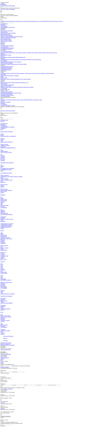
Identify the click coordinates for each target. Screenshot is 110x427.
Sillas (27, 59)
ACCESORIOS (4, 26)
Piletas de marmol (4, 57)
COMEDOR (3, 74)
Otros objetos (20, 36)
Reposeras (39, 59)
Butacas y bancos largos (8, 99)
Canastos (6, 34)
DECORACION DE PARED (7, 30)
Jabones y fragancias (5, 52)
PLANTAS (3, 43)
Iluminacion (28, 21)
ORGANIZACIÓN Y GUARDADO (8, 33)
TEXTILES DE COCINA (6, 86)
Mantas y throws (14, 92)
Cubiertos (2, 89)
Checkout (2, 408)
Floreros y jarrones (4, 36)
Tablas (6, 89)
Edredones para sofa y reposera (17, 64)
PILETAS (3, 56)
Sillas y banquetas (7, 102)
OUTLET (57, 21)
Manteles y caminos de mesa (6, 87)
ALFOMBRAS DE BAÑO (6, 49)
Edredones (8, 64)
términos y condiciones (8, 388)
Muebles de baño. (4, 54)
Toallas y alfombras (38, 52)
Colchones (25, 79)
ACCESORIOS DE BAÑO (6, 51)
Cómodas (8, 79)
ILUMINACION (4, 23)
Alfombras (17, 21)
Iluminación (6, 61)
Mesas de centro (9, 59)
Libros (2, 38)
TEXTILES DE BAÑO (5, 96)
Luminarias (3, 105)
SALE (61, 21)
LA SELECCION (4, 21)
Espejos (5, 31)
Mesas (24, 59)
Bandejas (2, 34)
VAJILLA (3, 81)
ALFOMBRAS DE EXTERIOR (7, 48)
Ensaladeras (17, 82)
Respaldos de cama (18, 79)
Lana (2, 46)
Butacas (4, 59)
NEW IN (10, 21)
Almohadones (3, 64)
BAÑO (21, 21)
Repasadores (24, 87)
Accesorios (9, 41)
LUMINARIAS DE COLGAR (7, 66)
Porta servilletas (30, 87)
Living (2, 98)
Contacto (2, 334)
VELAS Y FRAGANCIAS (6, 40)
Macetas (2, 61)
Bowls (7, 82)
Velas (2, 41)
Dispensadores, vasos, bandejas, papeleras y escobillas (20, 52)
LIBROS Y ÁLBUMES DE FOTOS (8, 37)
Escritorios (47, 73)
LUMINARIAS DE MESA (6, 67)
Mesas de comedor (4, 75)
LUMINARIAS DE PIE (5, 69)
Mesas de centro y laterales (18, 99)
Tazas (4, 82)
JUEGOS (2, 42)
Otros (9, 34)
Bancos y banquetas (33, 59)
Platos (2, 82)
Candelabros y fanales (12, 36)
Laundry (9, 54)
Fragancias (5, 41)
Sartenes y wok (25, 82)
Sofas (2, 59)
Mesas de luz (3, 79)
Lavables (4, 46)
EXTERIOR (3, 28)
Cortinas (19, 92)
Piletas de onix (22, 57)
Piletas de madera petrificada (13, 57)
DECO (13, 21)
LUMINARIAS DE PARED (6, 68)
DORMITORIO (4, 77)
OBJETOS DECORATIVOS (6, 35)
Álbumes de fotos (6, 38)
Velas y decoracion (17, 61)
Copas (2, 84)
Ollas (21, 82)
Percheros (52, 73)
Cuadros (2, 31)
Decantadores (11, 84)
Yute (7, 46)
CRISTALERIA (4, 83)
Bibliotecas (43, 73)
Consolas (21, 59)
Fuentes (12, 82)
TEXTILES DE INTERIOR (6, 91)
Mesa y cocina (38, 21)
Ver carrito (3, 402)
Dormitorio (3, 103)
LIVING (2, 72)
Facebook (7, 367)
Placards (29, 79)
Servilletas (19, 87)
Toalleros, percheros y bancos (48, 52)
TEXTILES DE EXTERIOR (6, 63)
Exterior (24, 21)
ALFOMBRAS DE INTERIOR (7, 45)
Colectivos (3, 3)
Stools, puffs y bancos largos (34, 73)
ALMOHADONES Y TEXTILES (48, 21)
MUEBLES (3, 25)
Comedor (2, 100)
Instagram (2, 367)
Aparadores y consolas (24, 73)
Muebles (33, 21)
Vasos (56, 52)
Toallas (25, 64)
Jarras (10, 82)
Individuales (14, 87)
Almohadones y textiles (10, 105)
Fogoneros (11, 61)
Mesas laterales (16, 59)
